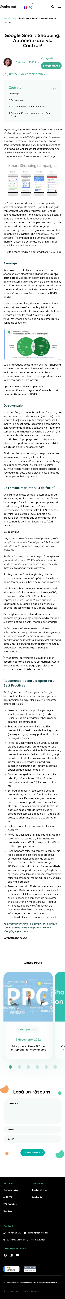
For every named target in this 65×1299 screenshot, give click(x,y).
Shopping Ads (51, 65)
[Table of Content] (54, 88)
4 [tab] (37, 1067)
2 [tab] (19, 1067)
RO (30, 7)
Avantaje (14, 93)
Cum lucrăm (37, 1197)
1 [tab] (10, 1067)
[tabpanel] (28, 1015)
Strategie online (10, 1190)
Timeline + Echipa (39, 1190)
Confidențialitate (30, 1291)
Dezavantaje (17, 100)
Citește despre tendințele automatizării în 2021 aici (32, 252)
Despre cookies (11, 1291)
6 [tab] (55, 1067)
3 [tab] (28, 1067)
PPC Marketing (10, 1204)
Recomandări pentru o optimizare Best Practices (30, 114)
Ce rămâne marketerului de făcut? (28, 106)
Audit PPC (7, 1197)
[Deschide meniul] (59, 7)
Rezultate (7, 1211)
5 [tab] (46, 1067)
